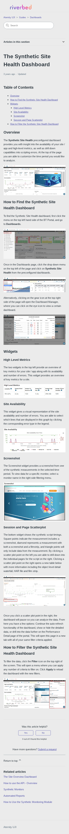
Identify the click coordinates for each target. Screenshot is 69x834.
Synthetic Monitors (14, 789)
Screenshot (19, 116)
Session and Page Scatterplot (28, 120)
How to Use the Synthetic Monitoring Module (28, 802)
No (43, 733)
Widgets (14, 104)
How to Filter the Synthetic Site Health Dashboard (34, 124)
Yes (25, 733)
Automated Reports (14, 795)
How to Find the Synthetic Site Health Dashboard (34, 100)
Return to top (11, 760)
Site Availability (21, 112)
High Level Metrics (23, 108)
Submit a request (47, 749)
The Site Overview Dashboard (20, 776)
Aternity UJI (10, 827)
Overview (14, 96)
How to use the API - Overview (20, 783)
